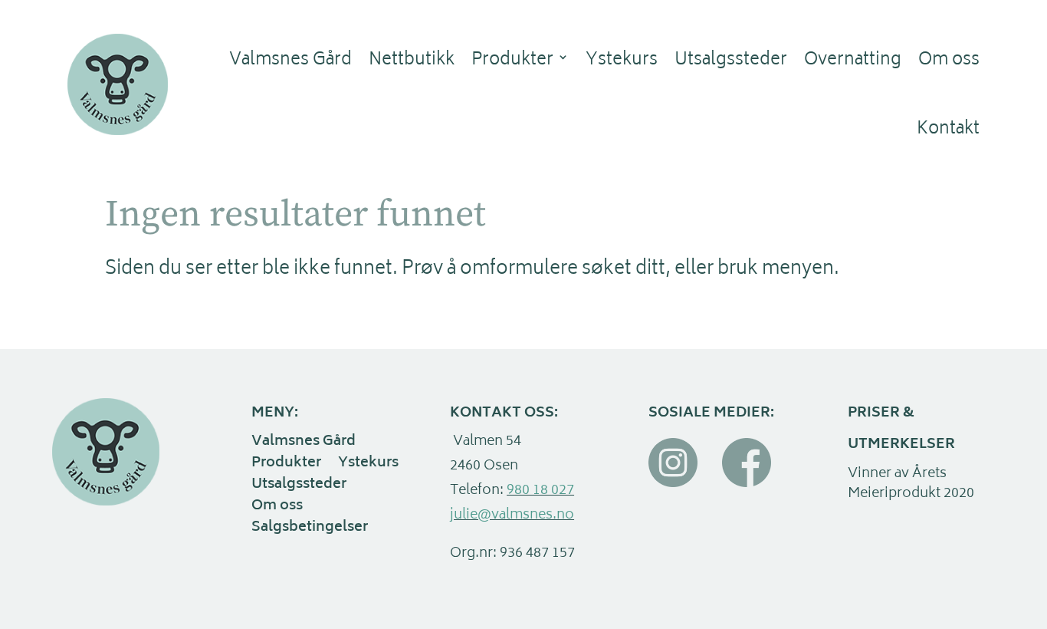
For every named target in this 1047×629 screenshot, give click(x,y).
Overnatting (852, 60)
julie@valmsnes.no (512, 515)
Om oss (949, 60)
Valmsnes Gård (290, 60)
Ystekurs (622, 60)
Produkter (512, 60)
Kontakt (948, 129)
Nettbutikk (412, 60)
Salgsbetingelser (309, 529)
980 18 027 (540, 491)
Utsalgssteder (730, 60)
